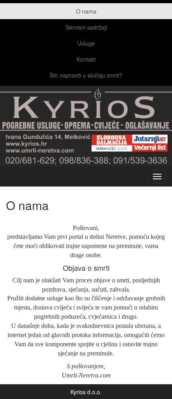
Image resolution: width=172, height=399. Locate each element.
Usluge (86, 43)
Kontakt (86, 59)
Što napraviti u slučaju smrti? (86, 75)
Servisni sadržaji (86, 27)
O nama (86, 11)
